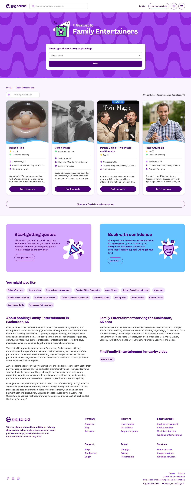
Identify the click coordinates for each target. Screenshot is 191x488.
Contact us (91, 453)
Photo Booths (138, 297)
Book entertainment (167, 424)
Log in (142, 6)
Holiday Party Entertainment (136, 290)
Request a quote (129, 431)
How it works (127, 424)
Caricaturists (34, 290)
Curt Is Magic (62, 147)
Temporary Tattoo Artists (41, 305)
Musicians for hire (166, 431)
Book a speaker (165, 427)
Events (9, 88)
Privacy (181, 473)
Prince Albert (107, 359)
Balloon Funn (16, 147)
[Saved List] (174, 6)
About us (89, 424)
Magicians (158, 290)
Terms (172, 473)
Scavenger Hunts (16, 305)
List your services (159, 6)
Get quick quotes (25, 257)
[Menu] (182, 6)
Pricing (124, 453)
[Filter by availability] (25, 94)
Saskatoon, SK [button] (84, 25)
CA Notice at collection (174, 476)
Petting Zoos (120, 297)
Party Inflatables (101, 297)
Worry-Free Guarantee (120, 246)
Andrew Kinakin (155, 147)
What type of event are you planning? (70, 48)
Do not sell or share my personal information (164, 480)
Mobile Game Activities (18, 297)
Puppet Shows (156, 297)
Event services (164, 449)
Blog (87, 427)
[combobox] (60, 6)
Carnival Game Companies (58, 290)
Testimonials (127, 456)
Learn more (115, 261)
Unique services (165, 453)
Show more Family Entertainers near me (95, 204)
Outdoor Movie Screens (45, 297)
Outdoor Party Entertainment (75, 297)
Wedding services (166, 456)
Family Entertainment (25, 88)
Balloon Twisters (15, 290)
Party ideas (127, 427)
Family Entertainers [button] (105, 31)
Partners (89, 431)
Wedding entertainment (169, 435)
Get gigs (125, 449)
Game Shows (111, 290)
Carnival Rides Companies (88, 290)
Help (87, 449)
